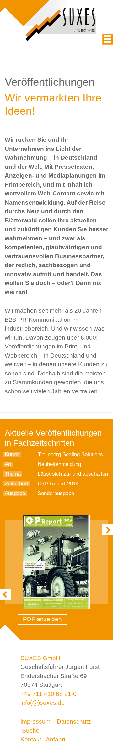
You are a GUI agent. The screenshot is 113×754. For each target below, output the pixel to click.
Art (8, 464)
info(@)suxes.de (42, 702)
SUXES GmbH (40, 658)
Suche (31, 730)
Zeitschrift (16, 483)
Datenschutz (74, 721)
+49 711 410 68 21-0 (48, 694)
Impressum (35, 721)
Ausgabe (15, 493)
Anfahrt (55, 739)
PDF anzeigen (42, 619)
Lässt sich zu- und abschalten (73, 474)
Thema (13, 474)
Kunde (12, 454)
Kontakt (30, 739)
